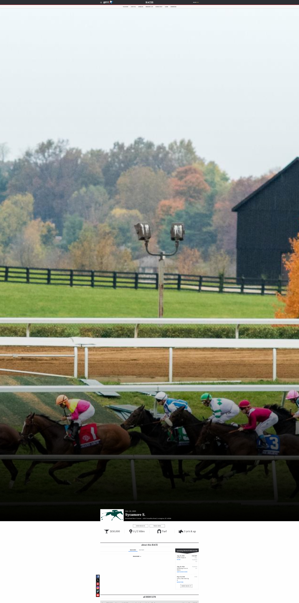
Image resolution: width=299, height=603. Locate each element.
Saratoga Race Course (182, 571)
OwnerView (173, 6)
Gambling (140, 6)
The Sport (125, 6)
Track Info (157, 526)
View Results (140, 526)
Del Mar (178, 559)
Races (149, 2)
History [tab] (141, 550)
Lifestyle (133, 6)
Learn (166, 6)
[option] (149, 265)
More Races (186, 586)
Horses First (158, 6)
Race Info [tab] (133, 550)
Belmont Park (180, 582)
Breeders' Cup (149, 6)
